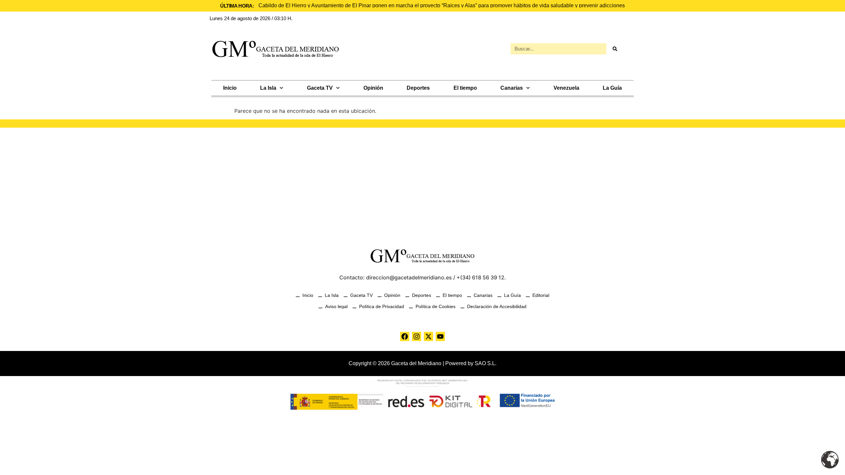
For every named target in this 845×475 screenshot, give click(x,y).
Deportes (418, 88)
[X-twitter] (428, 336)
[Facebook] (404, 336)
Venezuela (566, 88)
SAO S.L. (485, 363)
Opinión (373, 88)
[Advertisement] (422, 184)
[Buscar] (614, 48)
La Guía (612, 88)
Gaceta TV (320, 88)
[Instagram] (416, 336)
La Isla (268, 88)
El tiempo (465, 88)
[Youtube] (440, 336)
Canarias (511, 88)
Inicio (230, 88)
